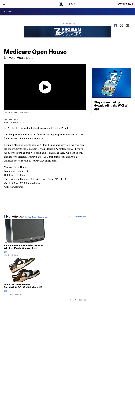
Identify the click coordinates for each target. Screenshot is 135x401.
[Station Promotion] (67, 32)
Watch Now (125, 4)
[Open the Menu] (4, 4)
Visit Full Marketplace (77, 216)
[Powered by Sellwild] (82, 300)
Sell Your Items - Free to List (36, 217)
